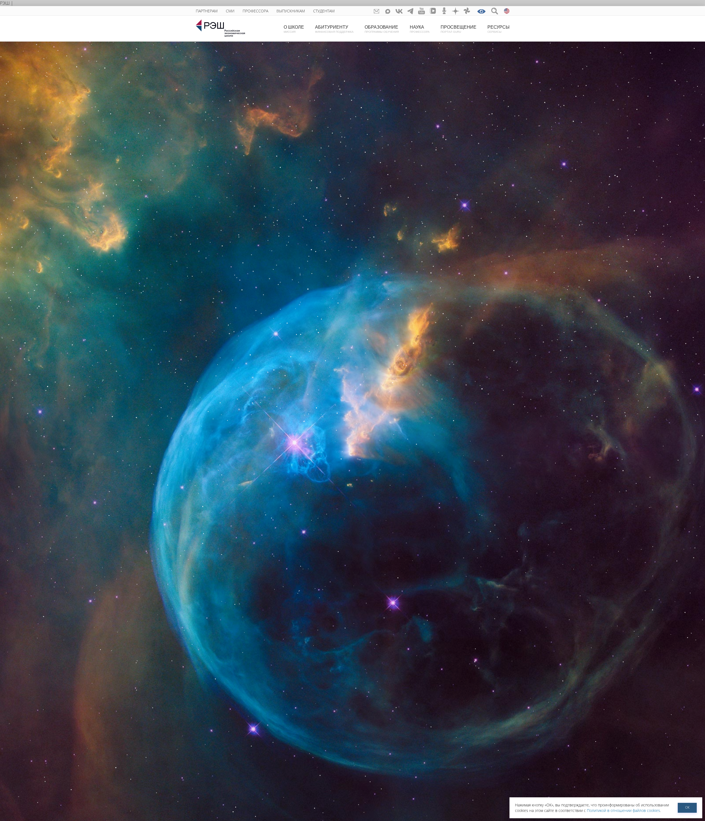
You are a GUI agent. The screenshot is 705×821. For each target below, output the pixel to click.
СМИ (230, 10)
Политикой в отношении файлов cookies (623, 810)
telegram (410, 11)
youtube (421, 11)
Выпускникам (290, 10)
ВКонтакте (399, 11)
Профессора (255, 10)
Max (388, 11)
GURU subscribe (376, 11)
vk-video (433, 11)
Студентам (324, 10)
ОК (687, 807)
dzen (455, 11)
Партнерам (207, 10)
